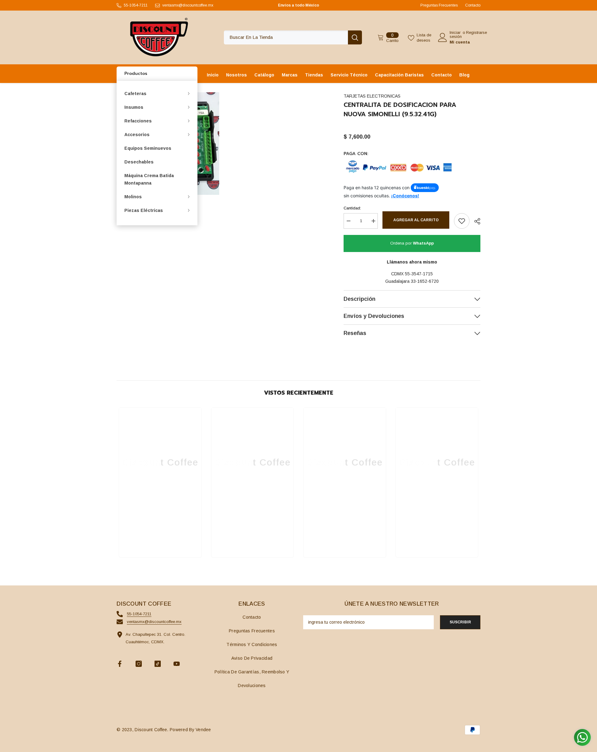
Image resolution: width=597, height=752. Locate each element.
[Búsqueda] (293, 37)
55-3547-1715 (419, 273)
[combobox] (286, 37)
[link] (160, 533)
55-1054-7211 (136, 5)
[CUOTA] (475, 221)
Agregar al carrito (416, 220)
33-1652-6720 (425, 281)
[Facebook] (120, 664)
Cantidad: (352, 208)
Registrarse (476, 32)
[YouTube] (176, 664)
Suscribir (460, 622)
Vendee (203, 729)
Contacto (472, 5)
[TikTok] (157, 664)
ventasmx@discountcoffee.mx (187, 5)
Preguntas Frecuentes (439, 5)
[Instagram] (139, 664)
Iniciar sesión (456, 34)
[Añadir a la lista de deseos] (462, 221)
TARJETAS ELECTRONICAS (372, 96)
